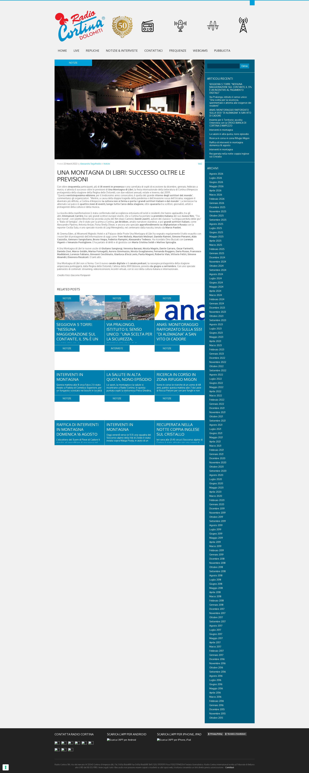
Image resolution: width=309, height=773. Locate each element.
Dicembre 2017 (217, 609)
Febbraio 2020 (217, 500)
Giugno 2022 (216, 383)
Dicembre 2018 (217, 558)
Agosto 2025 (216, 224)
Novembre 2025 (217, 211)
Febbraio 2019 (216, 550)
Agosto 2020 (216, 475)
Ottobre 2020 (216, 466)
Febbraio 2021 (216, 450)
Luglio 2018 (215, 579)
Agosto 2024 (216, 274)
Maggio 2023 (216, 337)
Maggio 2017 (216, 638)
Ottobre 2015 (216, 717)
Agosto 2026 (216, 173)
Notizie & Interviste (122, 50)
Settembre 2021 (217, 420)
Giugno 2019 (215, 533)
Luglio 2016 (215, 680)
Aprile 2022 (215, 391)
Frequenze (177, 50)
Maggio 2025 (216, 236)
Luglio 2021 (215, 429)
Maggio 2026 (216, 186)
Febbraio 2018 (216, 600)
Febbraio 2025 (217, 249)
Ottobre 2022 (216, 366)
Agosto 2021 (215, 424)
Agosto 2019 (216, 525)
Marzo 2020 (215, 496)
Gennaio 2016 (216, 705)
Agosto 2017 (215, 625)
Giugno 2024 (216, 282)
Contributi (229, 767)
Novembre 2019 (217, 512)
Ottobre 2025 (216, 215)
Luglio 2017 (215, 629)
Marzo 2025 (215, 245)
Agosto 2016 (216, 676)
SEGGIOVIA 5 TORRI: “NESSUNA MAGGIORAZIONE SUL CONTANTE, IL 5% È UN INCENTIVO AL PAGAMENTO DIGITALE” (77, 336)
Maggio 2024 (216, 286)
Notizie (107, 164)
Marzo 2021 (215, 445)
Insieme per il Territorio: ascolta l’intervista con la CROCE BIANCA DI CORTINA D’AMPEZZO (227, 122)
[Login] (252, 2)
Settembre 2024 (217, 270)
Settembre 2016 (217, 671)
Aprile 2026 (215, 190)
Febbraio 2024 (216, 299)
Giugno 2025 (216, 232)
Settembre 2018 (217, 571)
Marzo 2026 (215, 194)
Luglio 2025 (215, 228)
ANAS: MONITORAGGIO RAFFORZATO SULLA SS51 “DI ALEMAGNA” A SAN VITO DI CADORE (179, 331)
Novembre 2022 (217, 362)
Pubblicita (222, 50)
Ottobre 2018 (216, 567)
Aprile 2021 (215, 441)
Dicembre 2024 (217, 257)
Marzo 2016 (215, 696)
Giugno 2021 (215, 433)
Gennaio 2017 (216, 655)
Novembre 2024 (217, 261)
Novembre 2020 (217, 462)
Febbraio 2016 (216, 701)
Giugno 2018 (215, 583)
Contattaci (153, 50)
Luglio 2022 (215, 378)
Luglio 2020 (215, 479)
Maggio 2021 (216, 437)
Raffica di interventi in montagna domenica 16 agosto (77, 429)
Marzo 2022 (215, 395)
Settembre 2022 (217, 370)
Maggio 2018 (216, 588)
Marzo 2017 (215, 646)
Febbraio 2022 (216, 399)
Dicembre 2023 (217, 307)
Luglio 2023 (215, 328)
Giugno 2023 (216, 332)
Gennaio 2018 (216, 604)
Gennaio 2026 (216, 203)
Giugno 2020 (216, 483)
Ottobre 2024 (216, 265)
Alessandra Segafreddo (90, 164)
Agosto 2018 (215, 575)
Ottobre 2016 (216, 667)
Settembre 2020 (217, 470)
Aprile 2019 (215, 542)
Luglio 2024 (215, 278)
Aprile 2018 (215, 592)
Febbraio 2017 (216, 650)
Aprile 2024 (215, 291)
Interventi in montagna (69, 377)
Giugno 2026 (216, 182)
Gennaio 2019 (216, 554)
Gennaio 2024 (216, 303)
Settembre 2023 (217, 320)
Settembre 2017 (217, 621)
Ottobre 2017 (216, 617)
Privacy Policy (216, 734)
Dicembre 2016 (217, 659)
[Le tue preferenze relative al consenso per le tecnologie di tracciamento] (6, 767)
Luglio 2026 (215, 178)
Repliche (92, 50)
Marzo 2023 (215, 345)
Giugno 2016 (215, 684)
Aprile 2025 (215, 240)
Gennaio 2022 (216, 404)
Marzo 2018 (215, 596)
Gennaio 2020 (216, 504)
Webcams (200, 50)
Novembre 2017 (217, 613)
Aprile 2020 (215, 491)
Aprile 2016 (215, 692)
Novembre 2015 (217, 713)
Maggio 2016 (216, 688)
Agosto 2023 (216, 324)
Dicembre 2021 (217, 408)
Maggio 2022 (216, 387)
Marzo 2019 (215, 546)
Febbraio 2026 (217, 198)
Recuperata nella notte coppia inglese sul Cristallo (178, 429)
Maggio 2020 (216, 487)
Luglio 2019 (215, 529)
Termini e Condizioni (236, 734)
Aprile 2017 (215, 642)
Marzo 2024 (215, 295)
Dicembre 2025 (217, 207)
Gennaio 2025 (216, 253)
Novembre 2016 (217, 663)
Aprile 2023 (215, 341)
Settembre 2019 (217, 521)
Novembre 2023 (217, 311)
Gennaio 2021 (216, 454)
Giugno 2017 (215, 634)
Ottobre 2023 (216, 316)
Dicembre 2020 (217, 458)
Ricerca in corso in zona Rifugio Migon (177, 377)
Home (62, 50)
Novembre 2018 (217, 563)
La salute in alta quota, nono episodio (129, 377)
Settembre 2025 (217, 219)
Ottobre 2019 (216, 516)
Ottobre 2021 (216, 416)
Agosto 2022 (216, 374)
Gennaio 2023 (216, 353)
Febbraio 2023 (216, 349)
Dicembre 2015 (217, 709)
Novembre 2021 (217, 412)
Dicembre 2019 (217, 508)
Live (76, 50)
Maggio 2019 (216, 537)
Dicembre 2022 (217, 357)
